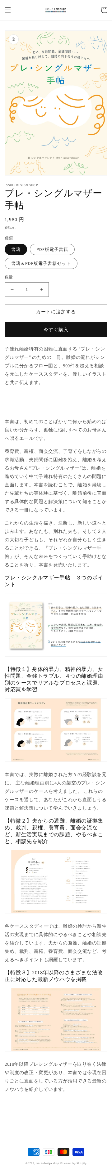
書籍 (16, 249)
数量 (9, 277)
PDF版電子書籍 (52, 249)
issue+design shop (47, 1163)
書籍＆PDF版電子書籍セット (41, 263)
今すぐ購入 (56, 330)
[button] (8, 10)
